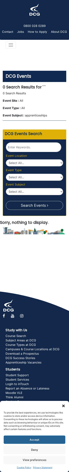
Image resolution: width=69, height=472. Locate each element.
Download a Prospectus (22, 353)
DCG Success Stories (20, 358)
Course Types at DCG (21, 345)
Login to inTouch (17, 384)
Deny (34, 450)
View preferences (34, 460)
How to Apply (37, 32)
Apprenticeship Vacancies (23, 362)
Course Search (16, 336)
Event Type (14, 170)
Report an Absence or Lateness (27, 388)
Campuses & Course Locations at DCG (32, 349)
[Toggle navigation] (11, 45)
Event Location (16, 156)
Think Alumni (14, 397)
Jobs (20, 32)
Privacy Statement (42, 467)
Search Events (34, 205)
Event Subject (15, 184)
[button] (63, 405)
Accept (34, 439)
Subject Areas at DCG (21, 340)
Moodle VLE (14, 393)
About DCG (59, 32)
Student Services (17, 379)
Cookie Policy (24, 467)
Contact (7, 32)
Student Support (17, 375)
